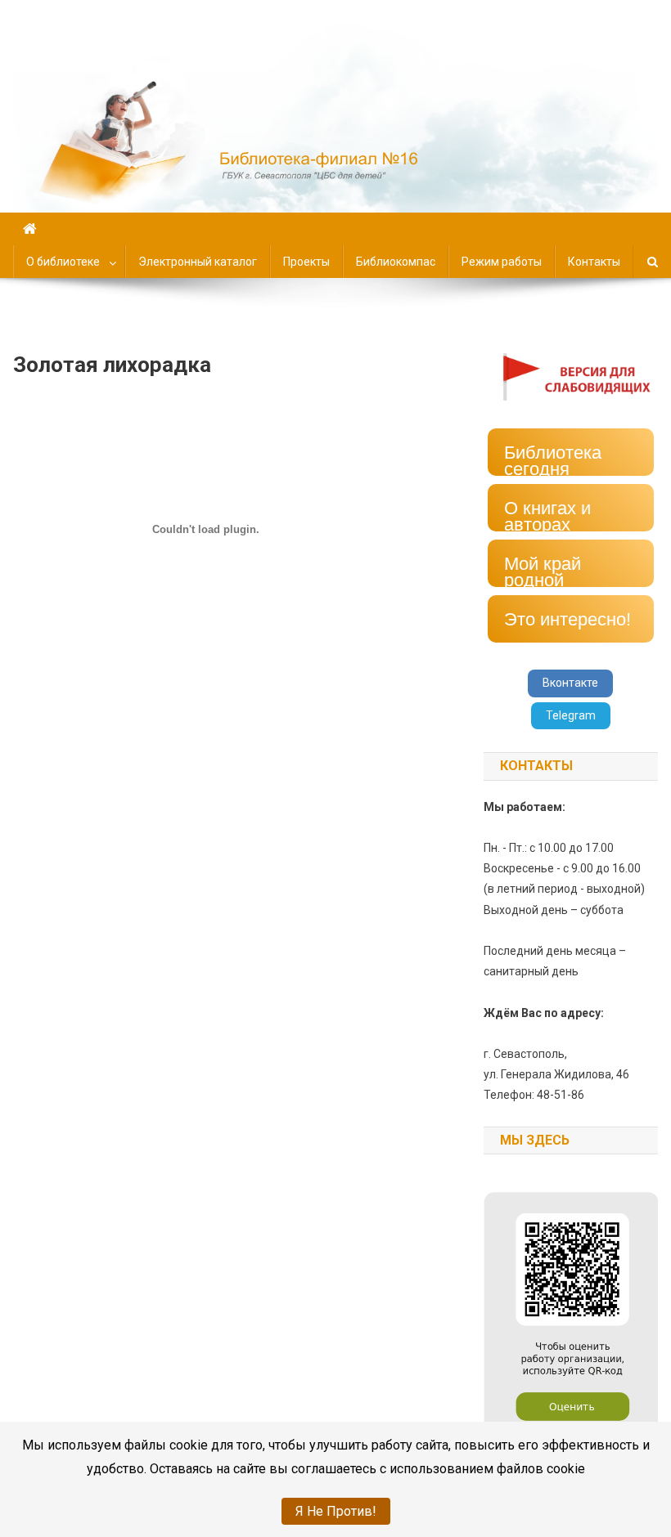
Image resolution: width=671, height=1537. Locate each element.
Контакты (594, 261)
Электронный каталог (197, 261)
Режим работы (502, 261)
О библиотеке (63, 261)
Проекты (306, 261)
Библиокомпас (395, 261)
